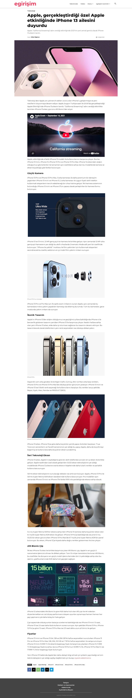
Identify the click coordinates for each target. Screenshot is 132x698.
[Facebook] (29, 670)
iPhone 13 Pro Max (80, 664)
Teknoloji (31, 11)
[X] (34, 670)
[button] (115, 4)
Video (83, 4)
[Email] (47, 670)
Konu (90, 4)
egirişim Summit (102, 4)
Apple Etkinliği (42, 664)
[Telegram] (51, 670)
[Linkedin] (43, 670)
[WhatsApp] (38, 670)
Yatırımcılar (74, 4)
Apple (34, 664)
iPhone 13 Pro (69, 664)
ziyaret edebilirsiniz (83, 658)
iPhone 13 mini (59, 664)
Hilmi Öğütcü (35, 37)
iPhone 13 (50, 664)
